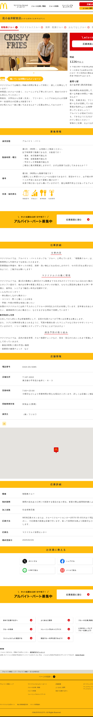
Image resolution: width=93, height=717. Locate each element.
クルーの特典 (54, 6)
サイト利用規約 (35, 704)
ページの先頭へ (45, 677)
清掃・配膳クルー (54, 27)
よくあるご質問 (60, 687)
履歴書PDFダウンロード (37, 652)
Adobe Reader (79, 655)
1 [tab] (34, 73)
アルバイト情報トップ (7, 684)
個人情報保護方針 (22, 704)
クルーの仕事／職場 (38, 6)
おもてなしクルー (78, 27)
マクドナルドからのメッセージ (21, 6)
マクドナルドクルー (30, 27)
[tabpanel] (33, 52)
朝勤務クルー (8, 27)
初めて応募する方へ (62, 691)
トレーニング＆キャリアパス (67, 6)
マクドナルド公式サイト (7, 704)
